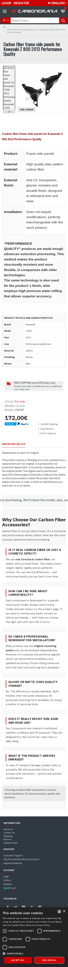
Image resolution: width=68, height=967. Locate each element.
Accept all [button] (17, 960)
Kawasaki (20, 405)
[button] (9, 66)
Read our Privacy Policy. (38, 925)
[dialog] (34, 937)
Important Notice (13, 444)
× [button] (64, 911)
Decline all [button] (49, 960)
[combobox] (59, 911)
